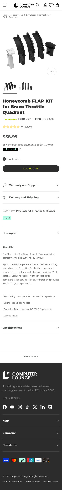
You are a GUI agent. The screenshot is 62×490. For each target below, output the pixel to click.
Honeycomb (10, 119)
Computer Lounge (19, 476)
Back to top (31, 356)
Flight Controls (10, 17)
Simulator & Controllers (37, 15)
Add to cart (31, 168)
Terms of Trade (32, 481)
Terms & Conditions (12, 481)
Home (6, 15)
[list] (31, 50)
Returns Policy (50, 481)
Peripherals (17, 15)
